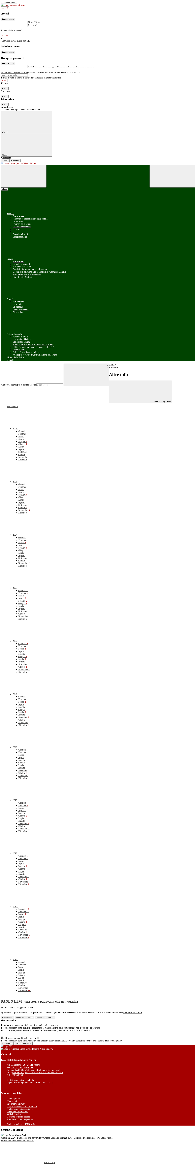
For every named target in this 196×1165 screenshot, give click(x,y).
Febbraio (22, 434)
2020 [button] (15, 747)
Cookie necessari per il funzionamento (18, 1038)
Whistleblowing (14, 1114)
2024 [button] (15, 535)
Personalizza (7, 1018)
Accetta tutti (45, 1018)
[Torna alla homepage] (98, 163)
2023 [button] (15, 588)
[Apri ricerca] (172, 176)
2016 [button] (15, 959)
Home (112, 365)
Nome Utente (34, 22)
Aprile (21, 439)
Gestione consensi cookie (18, 1117)
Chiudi (4, 88)
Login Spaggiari (74, 72)
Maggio (22, 441)
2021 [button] (15, 694)
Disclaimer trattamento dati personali (17, 1140)
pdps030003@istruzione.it (36, 1070)
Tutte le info (12, 406)
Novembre (23, 457)
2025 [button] (15, 481)
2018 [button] (15, 853)
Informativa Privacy (16, 1104)
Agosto (21, 449)
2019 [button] (15, 800)
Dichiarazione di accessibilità (20, 1109)
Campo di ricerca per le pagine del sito (18, 385)
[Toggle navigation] (23, 176)
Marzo (21, 436)
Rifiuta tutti (24, 1018)
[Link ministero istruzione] (14, 5)
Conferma (15, 161)
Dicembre (22, 459)
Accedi (5, 8)
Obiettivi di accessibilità (17, 1111)
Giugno (22, 444)
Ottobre (21, 454)
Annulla (5, 161)
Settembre (22, 452)
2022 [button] (15, 641)
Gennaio (23, 431)
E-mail (31, 66)
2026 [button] (15, 428)
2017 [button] (15, 906)
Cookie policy (13, 1098)
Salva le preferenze (23, 1043)
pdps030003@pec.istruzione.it (37, 1072)
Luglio (21, 446)
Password (32, 25)
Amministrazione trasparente (20, 1119)
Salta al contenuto (9, 2)
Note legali (12, 1101)
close (4, 189)
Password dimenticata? (11, 30)
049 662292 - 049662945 (22, 1067)
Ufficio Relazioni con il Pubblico (22, 1106)
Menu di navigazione (162, 401)
